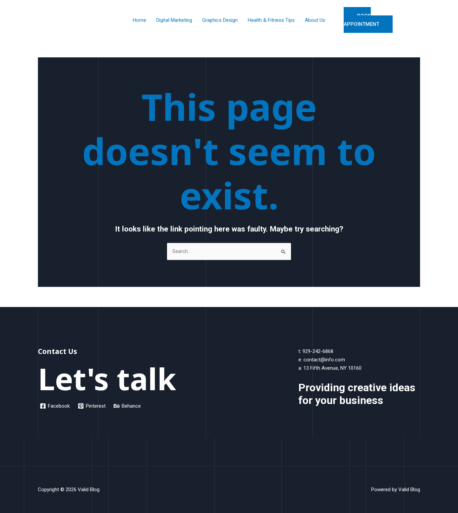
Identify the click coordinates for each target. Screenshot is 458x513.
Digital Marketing (174, 20)
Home (139, 20)
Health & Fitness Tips (271, 20)
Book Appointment (361, 20)
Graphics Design (220, 20)
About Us (315, 20)
